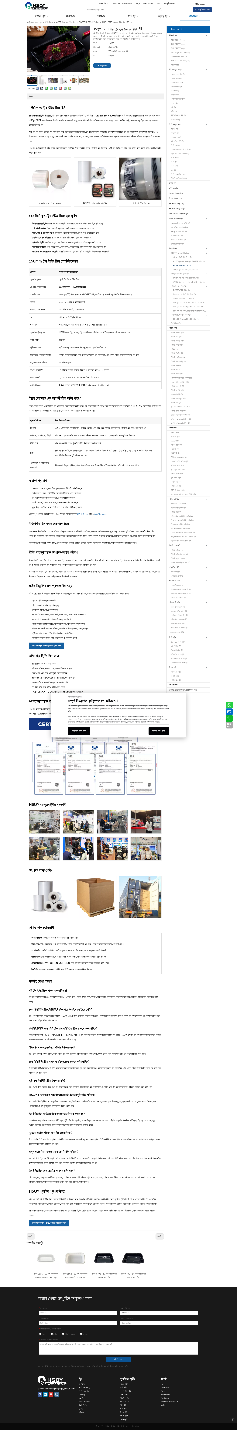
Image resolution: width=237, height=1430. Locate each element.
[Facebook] (40, 1394)
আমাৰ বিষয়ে (103, 3)
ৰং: (94, 56)
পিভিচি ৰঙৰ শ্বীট (176, 337)
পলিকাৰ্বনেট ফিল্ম (174, 581)
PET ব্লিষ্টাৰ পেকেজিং (178, 490)
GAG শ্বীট (175, 441)
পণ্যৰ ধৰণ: (96, 47)
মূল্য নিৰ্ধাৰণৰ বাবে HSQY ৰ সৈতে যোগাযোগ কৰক (49, 1223)
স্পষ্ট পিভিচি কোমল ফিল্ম (178, 504)
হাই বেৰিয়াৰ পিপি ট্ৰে (177, 141)
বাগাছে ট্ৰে (172, 183)
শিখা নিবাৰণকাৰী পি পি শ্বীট (179, 663)
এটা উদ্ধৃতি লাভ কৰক (202, 9)
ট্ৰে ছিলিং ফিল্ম (83, 1405)
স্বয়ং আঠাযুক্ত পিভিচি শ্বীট (180, 382)
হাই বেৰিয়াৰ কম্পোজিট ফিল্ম (179, 227)
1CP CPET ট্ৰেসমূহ (178, 40)
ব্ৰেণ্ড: (95, 43)
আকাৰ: (95, 51)
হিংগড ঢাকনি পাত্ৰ (177, 83)
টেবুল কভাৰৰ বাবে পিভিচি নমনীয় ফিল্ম (182, 520)
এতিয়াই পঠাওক (118, 1359)
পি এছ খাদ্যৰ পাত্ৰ (175, 198)
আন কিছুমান (175, 65)
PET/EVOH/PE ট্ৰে (178, 115)
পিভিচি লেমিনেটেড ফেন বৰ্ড (179, 554)
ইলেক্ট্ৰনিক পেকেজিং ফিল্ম (178, 240)
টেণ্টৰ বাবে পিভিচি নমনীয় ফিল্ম (180, 524)
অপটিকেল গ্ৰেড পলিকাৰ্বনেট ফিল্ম (181, 594)
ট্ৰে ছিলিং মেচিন (176, 323)
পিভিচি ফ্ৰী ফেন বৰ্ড (177, 550)
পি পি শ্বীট (172, 637)
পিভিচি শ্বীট (173, 328)
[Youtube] (51, 1394)
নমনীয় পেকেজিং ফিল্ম (176, 219)
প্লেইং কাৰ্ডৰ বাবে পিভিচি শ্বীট (180, 415)
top (232, 1419)
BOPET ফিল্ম (175, 453)
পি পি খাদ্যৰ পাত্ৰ (175, 124)
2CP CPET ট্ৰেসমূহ (178, 44)
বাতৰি (162, 1405)
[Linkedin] (45, 1394)
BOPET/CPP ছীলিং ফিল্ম (181, 290)
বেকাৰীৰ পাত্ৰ (175, 91)
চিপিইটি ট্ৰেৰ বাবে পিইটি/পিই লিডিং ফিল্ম (185, 278)
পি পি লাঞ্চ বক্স (175, 145)
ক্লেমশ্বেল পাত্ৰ (176, 78)
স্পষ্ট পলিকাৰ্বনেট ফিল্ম (177, 585)
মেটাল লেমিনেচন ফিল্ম (177, 244)
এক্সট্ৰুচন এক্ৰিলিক (177, 576)
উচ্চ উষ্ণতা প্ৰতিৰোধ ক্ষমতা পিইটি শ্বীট (183, 494)
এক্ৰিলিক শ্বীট (174, 567)
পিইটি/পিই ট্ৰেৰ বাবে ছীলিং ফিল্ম (181, 315)
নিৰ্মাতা (55, 1334)
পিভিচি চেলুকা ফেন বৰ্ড (178, 558)
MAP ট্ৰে (174, 129)
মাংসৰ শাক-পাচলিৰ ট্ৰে (178, 74)
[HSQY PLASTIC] (52, 1380)
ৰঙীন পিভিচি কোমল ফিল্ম (178, 508)
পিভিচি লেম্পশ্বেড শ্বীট (178, 399)
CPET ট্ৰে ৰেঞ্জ (83, 514)
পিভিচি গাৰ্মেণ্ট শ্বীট (177, 390)
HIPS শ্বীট (175, 676)
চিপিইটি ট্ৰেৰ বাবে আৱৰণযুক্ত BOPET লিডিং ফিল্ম (189, 282)
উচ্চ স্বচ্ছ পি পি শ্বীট (178, 642)
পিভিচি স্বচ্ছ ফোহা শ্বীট (178, 411)
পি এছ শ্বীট (173, 667)
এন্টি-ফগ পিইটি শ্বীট (177, 466)
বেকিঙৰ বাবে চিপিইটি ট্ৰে (179, 57)
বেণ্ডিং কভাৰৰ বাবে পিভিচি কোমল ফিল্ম (183, 533)
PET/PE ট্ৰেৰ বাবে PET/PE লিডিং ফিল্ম (186, 319)
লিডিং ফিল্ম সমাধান (100, 514)
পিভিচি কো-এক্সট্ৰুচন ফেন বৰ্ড (180, 563)
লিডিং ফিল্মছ (173, 249)
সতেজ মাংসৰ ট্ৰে (176, 137)
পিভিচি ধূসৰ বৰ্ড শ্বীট (177, 386)
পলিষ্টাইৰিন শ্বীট (176, 680)
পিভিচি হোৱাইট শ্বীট (177, 341)
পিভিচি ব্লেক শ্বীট (177, 345)
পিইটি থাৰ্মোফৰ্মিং (176, 486)
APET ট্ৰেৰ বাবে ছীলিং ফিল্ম (180, 253)
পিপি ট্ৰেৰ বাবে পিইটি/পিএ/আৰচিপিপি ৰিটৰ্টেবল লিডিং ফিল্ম (191, 311)
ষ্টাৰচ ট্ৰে (81, 1398)
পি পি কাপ (174, 162)
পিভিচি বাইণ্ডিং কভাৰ (178, 357)
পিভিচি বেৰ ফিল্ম (176, 366)
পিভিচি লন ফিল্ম (175, 370)
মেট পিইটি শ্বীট (176, 478)
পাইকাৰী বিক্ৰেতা (69, 1334)
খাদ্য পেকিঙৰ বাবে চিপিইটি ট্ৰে (180, 61)
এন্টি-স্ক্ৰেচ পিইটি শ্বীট (178, 470)
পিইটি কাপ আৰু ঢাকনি (178, 99)
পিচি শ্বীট (123, 1405)
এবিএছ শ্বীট (173, 685)
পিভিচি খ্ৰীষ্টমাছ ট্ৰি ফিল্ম (178, 361)
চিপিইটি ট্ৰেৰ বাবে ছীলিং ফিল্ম (180, 274)
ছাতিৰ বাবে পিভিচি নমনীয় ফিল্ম (180, 529)
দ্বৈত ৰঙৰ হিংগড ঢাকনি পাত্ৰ (180, 154)
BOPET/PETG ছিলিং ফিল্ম (182, 266)
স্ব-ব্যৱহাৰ (85, 1334)
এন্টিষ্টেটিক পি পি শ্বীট (177, 654)
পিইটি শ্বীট (172, 428)
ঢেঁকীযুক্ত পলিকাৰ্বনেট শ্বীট (179, 615)
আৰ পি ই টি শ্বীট (176, 445)
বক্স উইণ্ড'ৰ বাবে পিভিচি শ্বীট (180, 423)
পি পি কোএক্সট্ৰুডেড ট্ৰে (178, 174)
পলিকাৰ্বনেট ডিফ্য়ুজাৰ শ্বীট (179, 619)
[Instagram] (56, 1394)
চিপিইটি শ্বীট (175, 449)
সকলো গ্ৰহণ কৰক (158, 731)
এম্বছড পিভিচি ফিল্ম (177, 394)
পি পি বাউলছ (175, 158)
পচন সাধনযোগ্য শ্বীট (176, 632)
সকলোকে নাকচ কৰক (79, 731)
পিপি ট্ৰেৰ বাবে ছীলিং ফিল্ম (179, 286)
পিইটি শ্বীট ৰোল (176, 482)
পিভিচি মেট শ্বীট (176, 403)
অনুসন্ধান (103, 66)
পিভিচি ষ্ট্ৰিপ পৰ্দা (176, 512)
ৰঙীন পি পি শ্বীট (176, 646)
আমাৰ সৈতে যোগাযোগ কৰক (122, 3)
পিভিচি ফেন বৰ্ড (174, 545)
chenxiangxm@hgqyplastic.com (60, 1389)
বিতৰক (43, 1334)
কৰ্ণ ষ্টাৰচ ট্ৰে (173, 188)
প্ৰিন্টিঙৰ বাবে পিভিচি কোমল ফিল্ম (181, 541)
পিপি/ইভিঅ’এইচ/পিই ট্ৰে (179, 178)
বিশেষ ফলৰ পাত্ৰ (176, 87)
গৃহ (162, 1384)
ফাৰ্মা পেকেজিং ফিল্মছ (177, 236)
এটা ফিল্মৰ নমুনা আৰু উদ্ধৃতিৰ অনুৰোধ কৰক (46, 646)
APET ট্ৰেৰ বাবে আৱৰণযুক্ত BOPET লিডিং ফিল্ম (189, 261)
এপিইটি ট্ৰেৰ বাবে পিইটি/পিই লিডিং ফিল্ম (185, 270)
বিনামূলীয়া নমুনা (169, 3)
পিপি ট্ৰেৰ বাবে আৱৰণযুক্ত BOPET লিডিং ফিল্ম (188, 307)
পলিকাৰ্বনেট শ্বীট (174, 602)
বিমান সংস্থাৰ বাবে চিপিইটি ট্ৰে (180, 53)
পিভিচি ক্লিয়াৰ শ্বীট (177, 333)
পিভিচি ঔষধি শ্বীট (177, 374)
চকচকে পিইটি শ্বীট (177, 474)
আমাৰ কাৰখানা (148, 3)
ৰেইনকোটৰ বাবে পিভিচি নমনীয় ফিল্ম (182, 516)
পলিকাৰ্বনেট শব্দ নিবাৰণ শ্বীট (179, 628)
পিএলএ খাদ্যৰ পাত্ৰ (176, 193)
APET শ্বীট (175, 433)
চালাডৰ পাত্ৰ (175, 95)
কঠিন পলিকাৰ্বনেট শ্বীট (178, 607)
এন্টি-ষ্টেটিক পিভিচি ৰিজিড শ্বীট (180, 407)
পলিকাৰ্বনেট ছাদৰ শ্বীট (178, 624)
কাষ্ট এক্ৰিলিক (175, 572)
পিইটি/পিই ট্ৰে (175, 120)
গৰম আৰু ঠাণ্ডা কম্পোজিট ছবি (180, 223)
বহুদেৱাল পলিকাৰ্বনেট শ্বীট (179, 611)
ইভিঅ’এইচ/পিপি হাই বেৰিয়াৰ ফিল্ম (183, 299)
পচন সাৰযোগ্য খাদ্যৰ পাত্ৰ (178, 213)
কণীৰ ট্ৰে (174, 111)
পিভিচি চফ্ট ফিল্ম (174, 499)
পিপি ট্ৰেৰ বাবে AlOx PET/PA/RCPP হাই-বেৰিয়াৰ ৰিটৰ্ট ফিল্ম (191, 303)
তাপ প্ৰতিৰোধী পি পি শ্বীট (179, 659)
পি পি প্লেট (174, 166)
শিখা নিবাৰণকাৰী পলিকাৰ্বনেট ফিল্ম (181, 589)
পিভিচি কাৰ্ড (174, 349)
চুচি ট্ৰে (173, 107)
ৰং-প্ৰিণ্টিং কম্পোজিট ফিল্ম (179, 232)
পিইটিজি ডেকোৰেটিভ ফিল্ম (179, 457)
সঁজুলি (138, 3)
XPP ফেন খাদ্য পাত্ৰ (176, 208)
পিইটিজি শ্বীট (175, 437)
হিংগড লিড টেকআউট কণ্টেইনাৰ (181, 150)
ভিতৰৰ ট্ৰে (174, 103)
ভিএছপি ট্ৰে (174, 133)
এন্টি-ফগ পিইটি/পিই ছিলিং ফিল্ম (182, 257)
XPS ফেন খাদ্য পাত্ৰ (176, 203)
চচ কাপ (173, 170)
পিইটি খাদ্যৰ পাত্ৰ (175, 70)
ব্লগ (158, 3)
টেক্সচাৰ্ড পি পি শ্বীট (177, 650)
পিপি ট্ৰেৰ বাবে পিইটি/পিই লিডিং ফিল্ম (184, 294)
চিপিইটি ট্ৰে (173, 35)
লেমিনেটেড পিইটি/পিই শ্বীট (179, 461)
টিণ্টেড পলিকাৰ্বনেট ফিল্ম (178, 598)
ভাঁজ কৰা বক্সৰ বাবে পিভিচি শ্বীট (181, 419)
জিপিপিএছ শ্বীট (176, 672)
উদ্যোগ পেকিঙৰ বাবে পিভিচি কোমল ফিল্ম (183, 537)
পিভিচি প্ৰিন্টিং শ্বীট (177, 353)
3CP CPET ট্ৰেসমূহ (178, 48)
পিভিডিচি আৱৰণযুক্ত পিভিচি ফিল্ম (181, 378)
